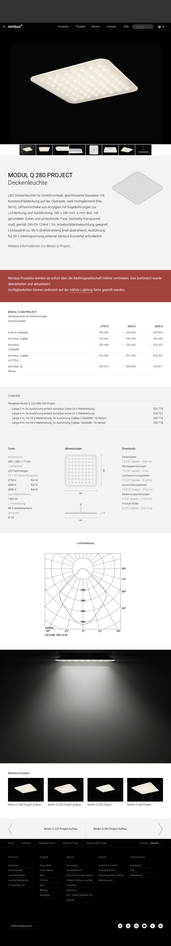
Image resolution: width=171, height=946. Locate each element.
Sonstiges (45, 895)
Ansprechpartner (107, 870)
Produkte (63, 26)
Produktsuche (15, 870)
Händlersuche (105, 880)
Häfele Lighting (81, 290)
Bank (42, 885)
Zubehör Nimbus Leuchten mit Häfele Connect (80, 880)
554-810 (104, 366)
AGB (126, 26)
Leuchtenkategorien (18, 880)
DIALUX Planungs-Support (80, 875)
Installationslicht (46, 843)
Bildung (44, 890)
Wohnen (44, 880)
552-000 (104, 355)
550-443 (131, 344)
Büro (42, 875)
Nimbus (19, 27)
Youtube (144, 926)
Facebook (120, 926)
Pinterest (128, 926)
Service (95, 26)
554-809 (131, 366)
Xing (152, 926)
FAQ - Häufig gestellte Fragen (80, 895)
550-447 (158, 344)
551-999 (131, 355)
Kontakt (111, 26)
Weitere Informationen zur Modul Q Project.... (40, 246)
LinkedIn (160, 926)
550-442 (158, 338)
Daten (11, 448)
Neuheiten (13, 865)
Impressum (136, 865)
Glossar (70, 900)
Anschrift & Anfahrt (108, 865)
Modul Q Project (71, 843)
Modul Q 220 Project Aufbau (64, 804)
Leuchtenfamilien (17, 875)
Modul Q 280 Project (96, 843)
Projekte (80, 26)
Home (11, 843)
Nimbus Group (137, 857)
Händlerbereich (74, 870)
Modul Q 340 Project (139, 804)
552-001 (158, 355)
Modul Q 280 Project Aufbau (24, 804)
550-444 (104, 344)
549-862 (104, 332)
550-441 (104, 338)
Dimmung (71, 890)
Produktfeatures (16, 885)
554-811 (158, 366)
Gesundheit (46, 865)
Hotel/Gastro (46, 870)
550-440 (131, 338)
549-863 (131, 332)
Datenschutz (136, 875)
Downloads (72, 865)
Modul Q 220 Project (100, 804)
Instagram (136, 926)
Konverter (71, 885)
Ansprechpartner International (112, 875)
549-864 (158, 332)
